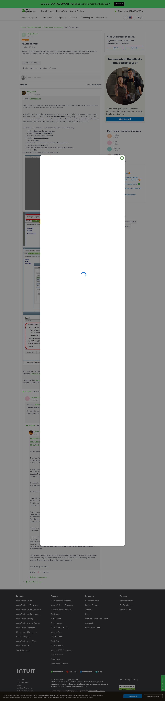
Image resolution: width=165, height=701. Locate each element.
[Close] (122, 158)
